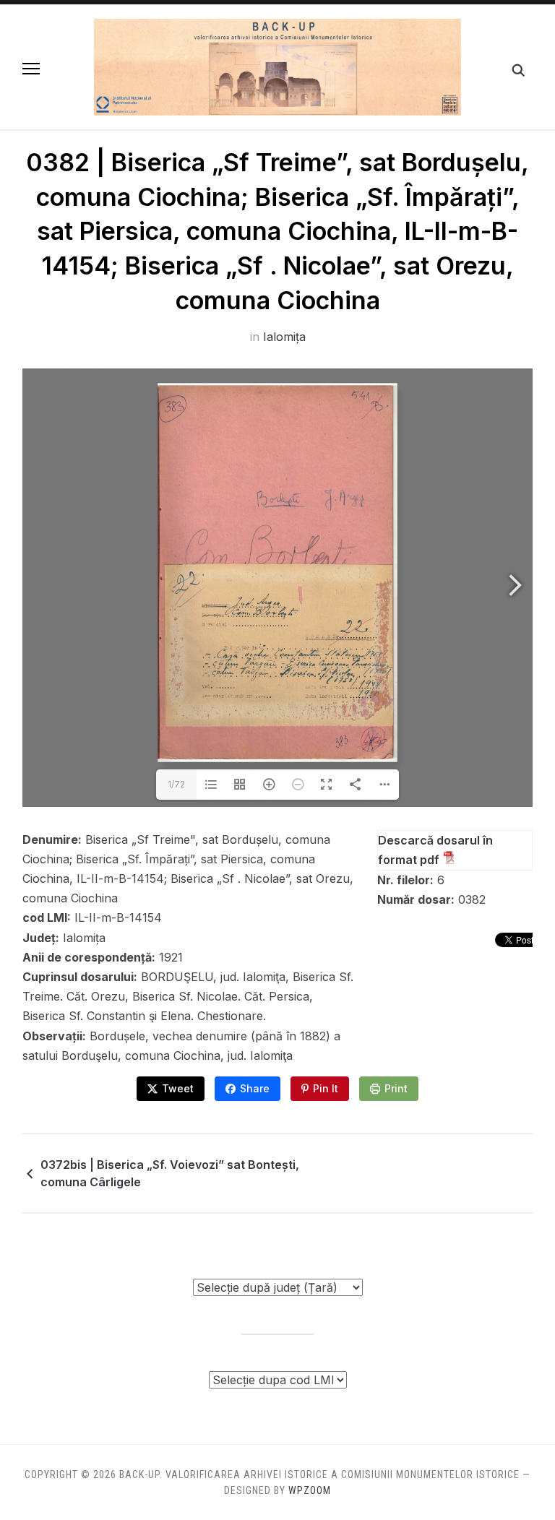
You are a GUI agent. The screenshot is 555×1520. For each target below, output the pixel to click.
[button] (31, 68)
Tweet (178, 1088)
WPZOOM (309, 1490)
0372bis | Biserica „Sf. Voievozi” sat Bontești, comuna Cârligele (169, 1173)
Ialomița (284, 336)
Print (396, 1088)
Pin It (325, 1088)
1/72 (176, 784)
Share (255, 1088)
